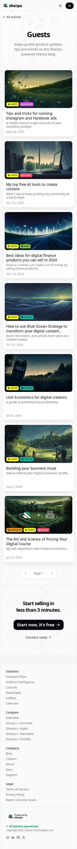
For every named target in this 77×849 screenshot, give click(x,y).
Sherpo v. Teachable (19, 734)
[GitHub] (18, 837)
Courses (11, 687)
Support (11, 775)
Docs (9, 769)
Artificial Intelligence (20, 682)
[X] (23, 837)
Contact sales (36, 637)
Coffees (11, 698)
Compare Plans (16, 677)
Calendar (12, 703)
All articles (13, 17)
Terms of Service (17, 789)
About (10, 764)
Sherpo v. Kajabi (17, 728)
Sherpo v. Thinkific (18, 739)
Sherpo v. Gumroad (19, 723)
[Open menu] (70, 5)
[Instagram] (7, 837)
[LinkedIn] (13, 837)
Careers (11, 759)
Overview (12, 718)
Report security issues (21, 800)
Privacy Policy (15, 794)
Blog (9, 753)
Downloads (13, 693)
